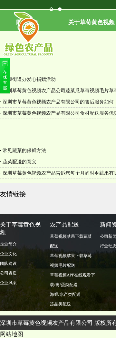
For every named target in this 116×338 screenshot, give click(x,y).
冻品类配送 (60, 304)
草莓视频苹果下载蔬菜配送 (71, 241)
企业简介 (8, 244)
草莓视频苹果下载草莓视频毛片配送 (71, 260)
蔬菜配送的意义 (19, 161)
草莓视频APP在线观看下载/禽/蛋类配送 (72, 280)
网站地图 (11, 334)
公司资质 (8, 273)
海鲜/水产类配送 (65, 294)
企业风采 (8, 282)
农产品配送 (64, 224)
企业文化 (8, 253)
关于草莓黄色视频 (20, 228)
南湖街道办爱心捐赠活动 (29, 79)
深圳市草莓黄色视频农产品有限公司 (46, 323)
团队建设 (8, 263)
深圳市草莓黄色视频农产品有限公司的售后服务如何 (58, 101)
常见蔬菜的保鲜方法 (24, 150)
